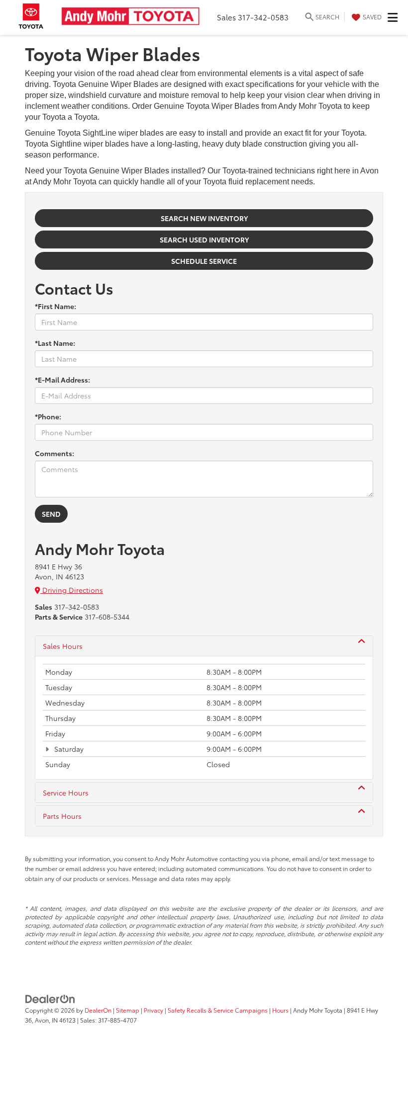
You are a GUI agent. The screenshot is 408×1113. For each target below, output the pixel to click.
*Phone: (48, 416)
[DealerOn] (50, 998)
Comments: (54, 453)
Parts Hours (62, 816)
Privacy (153, 1010)
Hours (280, 1010)
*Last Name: (55, 343)
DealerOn (98, 1010)
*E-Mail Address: (62, 380)
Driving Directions (71, 590)
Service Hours (66, 792)
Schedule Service (204, 261)
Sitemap (127, 1010)
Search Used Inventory (204, 239)
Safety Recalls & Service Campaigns (218, 1010)
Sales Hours (63, 646)
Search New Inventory (204, 218)
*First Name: (55, 306)
